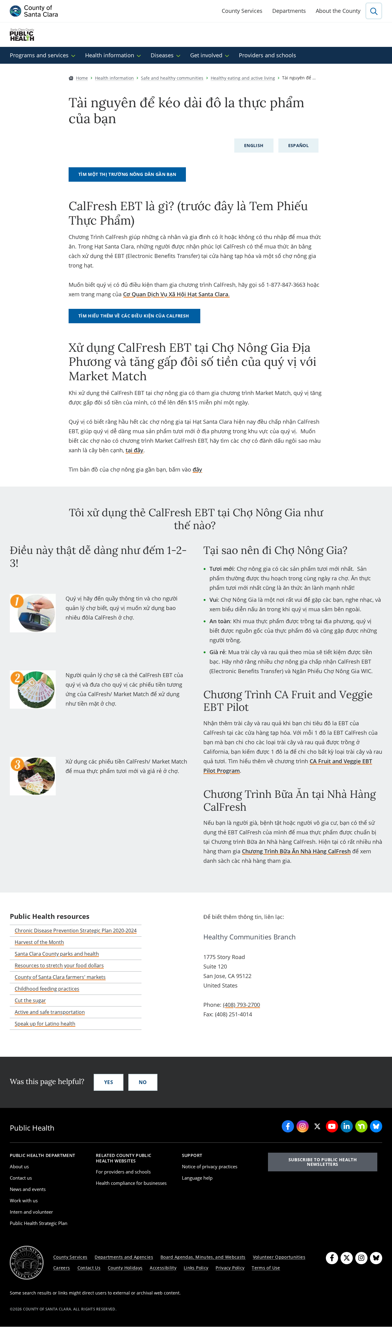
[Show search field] (373, 10)
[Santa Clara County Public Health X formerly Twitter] (317, 1126)
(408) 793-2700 (241, 1004)
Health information (109, 55)
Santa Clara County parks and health (57, 953)
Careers (61, 1268)
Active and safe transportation (50, 1012)
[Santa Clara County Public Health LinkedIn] (347, 1126)
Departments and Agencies (124, 1257)
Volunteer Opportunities (279, 1257)
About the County (338, 10)
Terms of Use (266, 1268)
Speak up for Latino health (45, 1023)
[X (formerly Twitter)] (347, 1258)
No (143, 1082)
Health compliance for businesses (131, 1183)
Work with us (24, 1200)
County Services (242, 10)
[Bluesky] (376, 1258)
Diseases (162, 55)
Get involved (206, 55)
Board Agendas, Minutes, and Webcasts (203, 1257)
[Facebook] (332, 1258)
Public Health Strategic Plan (38, 1223)
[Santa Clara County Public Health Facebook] (288, 1126)
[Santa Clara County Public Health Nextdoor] (361, 1126)
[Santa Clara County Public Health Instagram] (302, 1126)
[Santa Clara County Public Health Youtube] (332, 1126)
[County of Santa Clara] (34, 11)
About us (19, 1166)
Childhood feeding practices (47, 988)
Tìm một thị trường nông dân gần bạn (127, 174)
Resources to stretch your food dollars (59, 965)
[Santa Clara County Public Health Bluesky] (376, 1126)
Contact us (21, 1178)
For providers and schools (123, 1172)
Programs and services (39, 55)
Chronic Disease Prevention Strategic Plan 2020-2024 (76, 930)
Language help (197, 1178)
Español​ (298, 145)
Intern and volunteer (31, 1212)
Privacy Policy (230, 1268)
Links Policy (196, 1268)
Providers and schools (267, 55)
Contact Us (89, 1268)
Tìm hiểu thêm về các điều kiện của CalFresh (134, 316)
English (254, 145)
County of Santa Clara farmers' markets (60, 977)
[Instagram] (361, 1258)
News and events (28, 1189)
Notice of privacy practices (209, 1166)
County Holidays (125, 1268)
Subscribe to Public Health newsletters (322, 1162)
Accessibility (163, 1268)
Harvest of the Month (39, 942)
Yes (108, 1082)
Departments (289, 10)
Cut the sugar (30, 1000)
